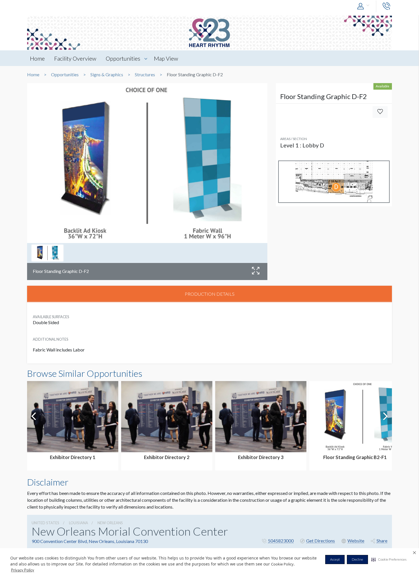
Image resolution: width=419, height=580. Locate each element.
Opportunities (123, 58)
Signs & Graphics (106, 74)
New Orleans (110, 523)
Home (37, 58)
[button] (389, 559)
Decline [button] (357, 559)
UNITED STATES (45, 523)
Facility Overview (75, 58)
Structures (145, 74)
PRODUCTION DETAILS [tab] (210, 294)
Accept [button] (335, 559)
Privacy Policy (22, 570)
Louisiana (78, 523)
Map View (166, 58)
